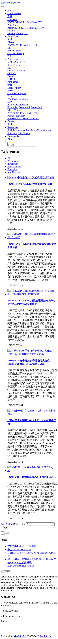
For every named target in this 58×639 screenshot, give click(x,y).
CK (15, 28)
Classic (10, 42)
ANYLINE (13, 22)
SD (14, 73)
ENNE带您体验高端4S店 (20, 565)
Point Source (13, 25)
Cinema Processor (16, 70)
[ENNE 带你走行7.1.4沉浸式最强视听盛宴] (30, 177)
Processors (12, 59)
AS (20, 22)
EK (9, 67)
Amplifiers (12, 36)
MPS (18, 50)
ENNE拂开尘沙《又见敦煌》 (23, 546)
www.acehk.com (9, 631)
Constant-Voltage (15, 53)
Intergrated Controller (17, 104)
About (10, 139)
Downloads (13, 136)
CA (24, 45)
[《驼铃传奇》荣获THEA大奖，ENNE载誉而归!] (32, 414)
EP (36, 45)
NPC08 (35, 118)
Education (12, 133)
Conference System (16, 93)
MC (38, 28)
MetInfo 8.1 (20, 636)
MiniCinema (24, 133)
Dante (10, 76)
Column (11, 30)
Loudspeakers (14, 13)
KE (32, 45)
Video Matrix (13, 110)
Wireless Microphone (17, 99)
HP (27, 62)
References (12, 127)
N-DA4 (11, 79)
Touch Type (31, 113)
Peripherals (12, 81)
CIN (9, 73)
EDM (10, 90)
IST (9, 56)
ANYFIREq (19, 62)
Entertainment (44, 130)
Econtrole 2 (24, 107)
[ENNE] (29, 2)
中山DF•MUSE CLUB (19, 549)
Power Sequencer (16, 115)
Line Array (12, 19)
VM (40, 22)
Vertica (19, 33)
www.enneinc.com (10, 626)
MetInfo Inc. (46, 636)
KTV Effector (14, 65)
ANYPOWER (14, 45)
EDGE (24, 28)
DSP (9, 47)
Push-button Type (16, 113)
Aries (10, 28)
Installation (31, 130)
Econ (10, 96)
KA (28, 45)
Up (2, 524)
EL (24, 22)
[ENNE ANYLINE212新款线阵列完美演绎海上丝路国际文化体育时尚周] (32, 294)
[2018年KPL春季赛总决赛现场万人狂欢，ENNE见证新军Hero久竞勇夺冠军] (32, 354)
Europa (32, 28)
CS (19, 28)
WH (12, 101)
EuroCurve (32, 22)
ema (13, 50)
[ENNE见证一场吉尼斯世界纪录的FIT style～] (32, 470)
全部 (9, 16)
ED (9, 50)
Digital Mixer (14, 87)
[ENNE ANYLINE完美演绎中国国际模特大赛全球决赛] (32, 237)
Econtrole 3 (36, 107)
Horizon (11, 33)
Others (10, 121)
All (9, 158)
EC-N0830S (24, 118)
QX (43, 28)
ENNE (10, 10)
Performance (19, 130)
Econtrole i (12, 107)
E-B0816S (12, 118)
